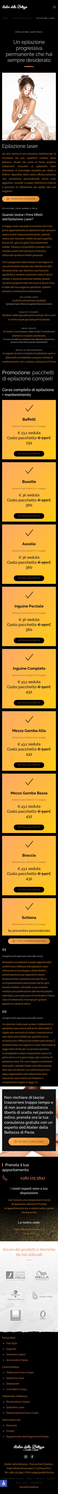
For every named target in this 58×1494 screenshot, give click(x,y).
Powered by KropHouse (29, 1487)
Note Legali (22, 1483)
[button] (54, 7)
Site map (39, 1479)
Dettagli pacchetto (29, 454)
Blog (29, 1479)
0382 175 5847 (32, 1178)
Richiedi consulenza (31, 1142)
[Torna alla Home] (14, 7)
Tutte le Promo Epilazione (31, 941)
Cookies (51, 1479)
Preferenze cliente (13, 1479)
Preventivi (36, 1483)
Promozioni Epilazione (23, 199)
